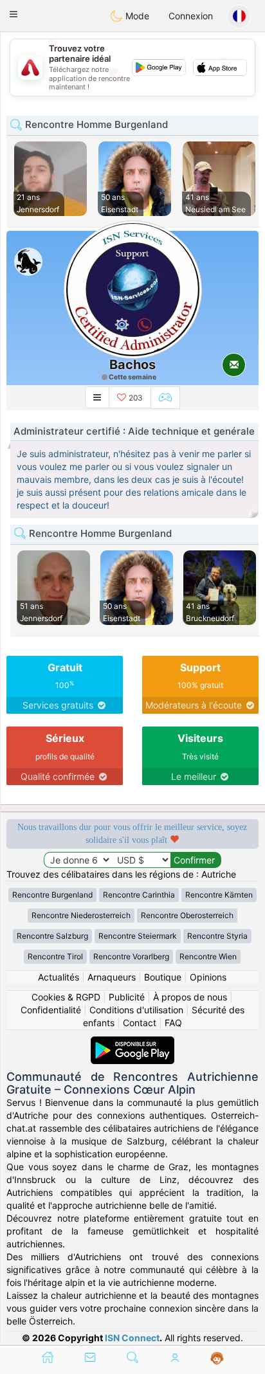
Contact (139, 1022)
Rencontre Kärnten (219, 894)
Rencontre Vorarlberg (131, 956)
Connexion (191, 15)
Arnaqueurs (111, 977)
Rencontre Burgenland (52, 894)
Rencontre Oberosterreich (187, 915)
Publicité (127, 996)
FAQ (173, 1022)
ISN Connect (132, 1337)
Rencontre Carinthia (139, 894)
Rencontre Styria (217, 936)
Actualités (58, 977)
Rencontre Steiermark (137, 936)
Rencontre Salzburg (52, 936)
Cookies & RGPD (66, 996)
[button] (13, 14)
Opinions (208, 977)
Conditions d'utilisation (136, 1009)
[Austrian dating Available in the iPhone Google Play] (132, 1042)
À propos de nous (190, 996)
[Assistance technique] (217, 1358)
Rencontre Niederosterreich (81, 915)
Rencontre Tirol (55, 956)
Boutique (162, 977)
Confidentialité (51, 1009)
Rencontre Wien (208, 956)
